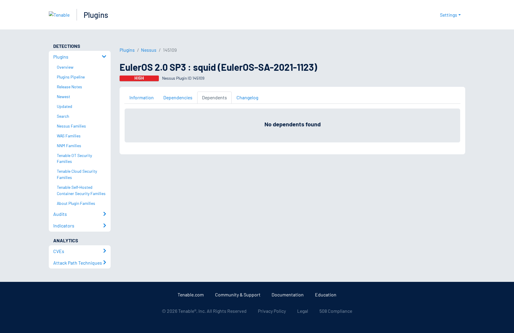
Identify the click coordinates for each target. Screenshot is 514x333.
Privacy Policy (272, 311)
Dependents (214, 97)
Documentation (288, 294)
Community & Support (238, 294)
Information (141, 97)
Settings (448, 15)
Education (325, 294)
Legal (302, 311)
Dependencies (177, 97)
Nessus (148, 50)
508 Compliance (335, 311)
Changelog (247, 97)
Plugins (96, 14)
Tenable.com (191, 294)
